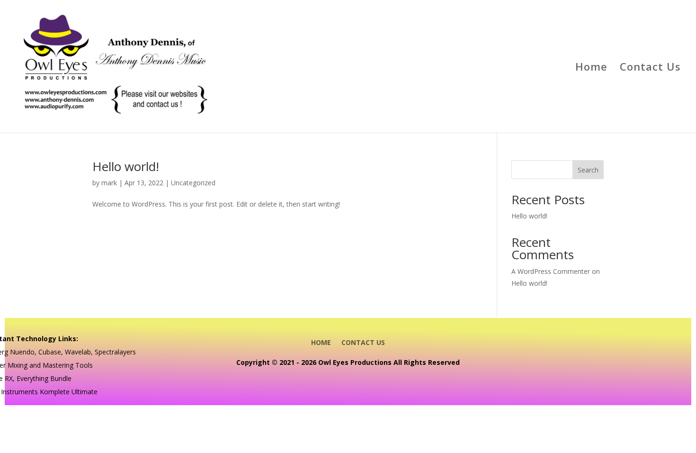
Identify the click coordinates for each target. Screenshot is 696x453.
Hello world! (125, 166)
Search (588, 169)
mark (109, 182)
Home (591, 68)
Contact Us (650, 68)
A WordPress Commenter (550, 271)
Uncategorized (193, 182)
